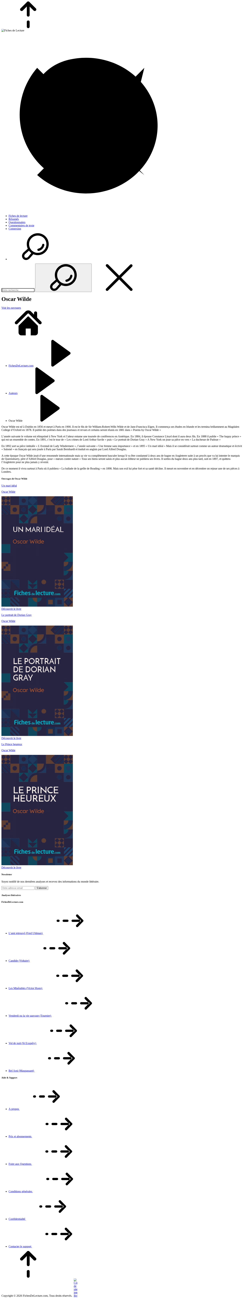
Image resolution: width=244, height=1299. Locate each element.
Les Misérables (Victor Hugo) (26, 988)
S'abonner (42, 888)
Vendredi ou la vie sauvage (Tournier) (30, 1015)
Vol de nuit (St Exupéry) (23, 1043)
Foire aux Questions (20, 1163)
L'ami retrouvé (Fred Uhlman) (26, 933)
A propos (14, 1108)
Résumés (14, 219)
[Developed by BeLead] (75, 1295)
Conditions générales (21, 1191)
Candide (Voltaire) (19, 960)
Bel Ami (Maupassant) (22, 1070)
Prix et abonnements (20, 1136)
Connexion (15, 228)
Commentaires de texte (21, 225)
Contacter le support (20, 1246)
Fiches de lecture (18, 215)
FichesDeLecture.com (21, 365)
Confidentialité (17, 1218)
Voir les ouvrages (11, 307)
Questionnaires (17, 222)
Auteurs (13, 393)
